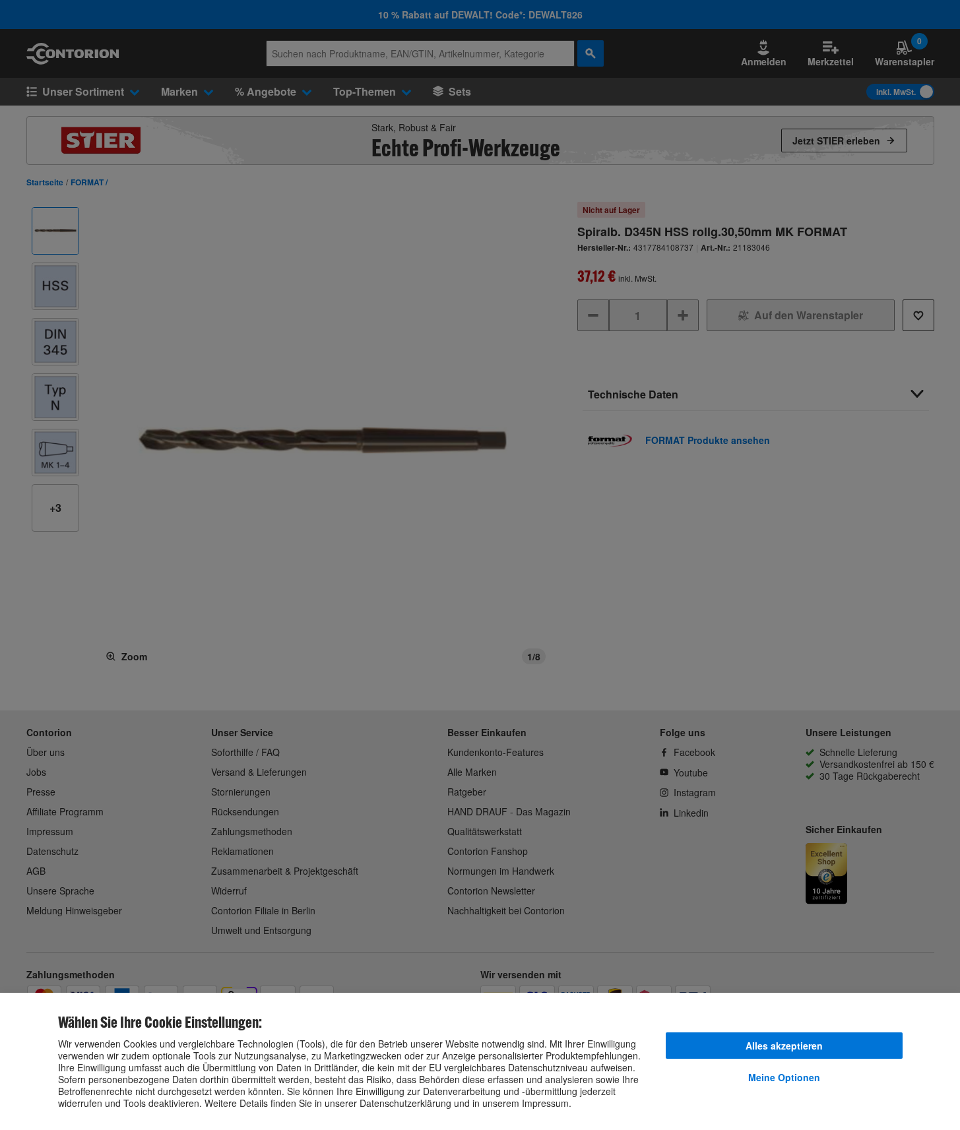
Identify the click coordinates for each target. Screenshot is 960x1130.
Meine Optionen (784, 1077)
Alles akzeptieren (784, 1045)
